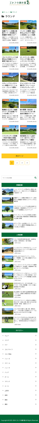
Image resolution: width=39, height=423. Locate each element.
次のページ (19, 156)
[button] (35, 178)
